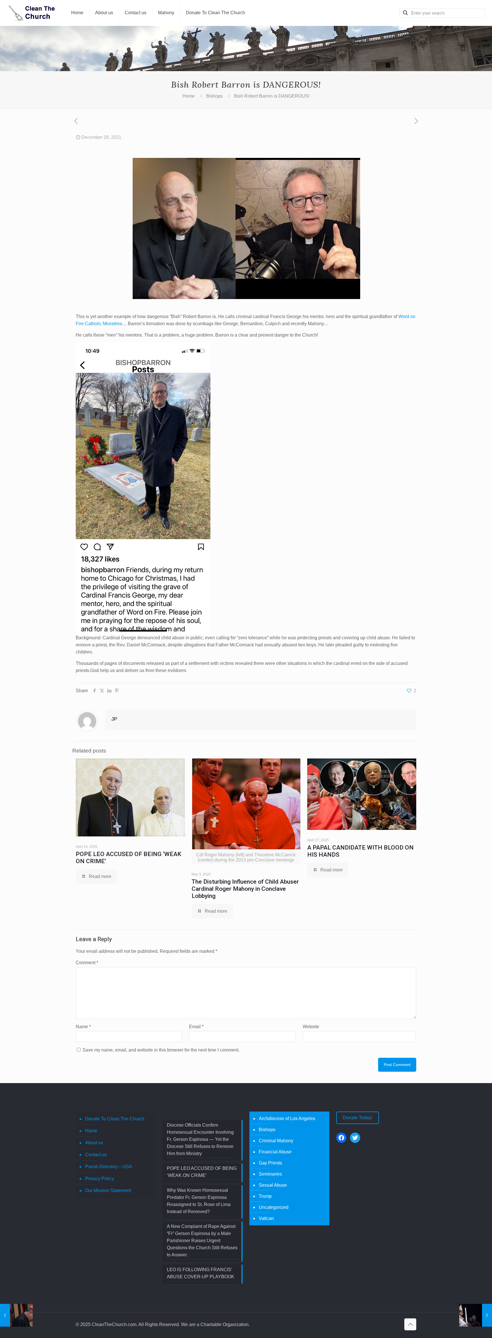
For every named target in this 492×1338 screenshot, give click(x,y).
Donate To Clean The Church (114, 1118)
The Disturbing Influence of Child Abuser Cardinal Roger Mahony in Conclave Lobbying (245, 888)
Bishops (214, 96)
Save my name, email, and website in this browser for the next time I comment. (161, 1050)
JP (114, 719)
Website (311, 1026)
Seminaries (270, 1174)
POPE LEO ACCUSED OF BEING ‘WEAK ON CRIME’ (202, 1172)
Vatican (266, 1218)
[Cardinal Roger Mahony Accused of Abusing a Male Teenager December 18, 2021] (16, 1315)
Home (189, 96)
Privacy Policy (99, 1178)
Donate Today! (357, 1117)
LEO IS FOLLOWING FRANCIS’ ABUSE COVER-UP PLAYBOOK (200, 1273)
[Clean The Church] (31, 13)
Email (196, 1026)
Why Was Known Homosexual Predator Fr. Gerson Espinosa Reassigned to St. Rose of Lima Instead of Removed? (199, 1201)
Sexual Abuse (273, 1185)
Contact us (96, 1154)
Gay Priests (270, 1162)
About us (94, 1142)
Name (83, 1026)
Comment (87, 962)
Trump (265, 1196)
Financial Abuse (275, 1151)
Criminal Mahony (276, 1140)
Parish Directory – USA (108, 1166)
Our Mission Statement (108, 1190)
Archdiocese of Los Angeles (287, 1118)
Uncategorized (273, 1207)
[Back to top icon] (410, 1324)
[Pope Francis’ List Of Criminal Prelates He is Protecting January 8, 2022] (475, 1315)
